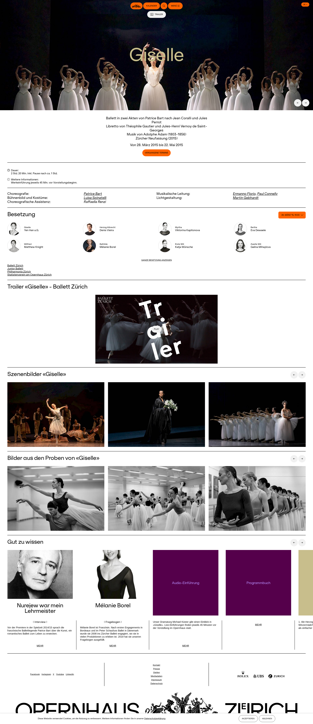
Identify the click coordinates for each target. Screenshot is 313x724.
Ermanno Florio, (245, 194)
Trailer (159, 14)
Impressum (156, 680)
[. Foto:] (156, 498)
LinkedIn (70, 674)
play (156, 329)
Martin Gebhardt (246, 198)
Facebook (35, 674)
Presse (156, 669)
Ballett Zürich (15, 265)
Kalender (151, 6)
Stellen (156, 672)
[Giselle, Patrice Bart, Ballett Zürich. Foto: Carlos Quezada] (55, 498)
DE (304, 5)
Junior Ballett (15, 268)
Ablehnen (267, 719)
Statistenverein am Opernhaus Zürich (29, 274)
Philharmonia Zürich (19, 271)
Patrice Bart (93, 194)
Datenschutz (157, 683)
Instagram (46, 674)
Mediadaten (156, 676)
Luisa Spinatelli (95, 198)
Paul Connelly (267, 194)
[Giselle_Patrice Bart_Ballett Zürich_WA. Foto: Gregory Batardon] (55, 414)
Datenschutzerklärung (154, 718)
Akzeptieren (248, 719)
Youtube (60, 674)
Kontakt (156, 665)
